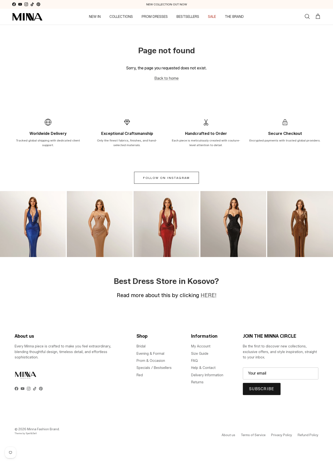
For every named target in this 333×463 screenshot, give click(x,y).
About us (228, 435)
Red (140, 375)
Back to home (166, 78)
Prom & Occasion (151, 361)
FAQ (194, 361)
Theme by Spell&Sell (26, 433)
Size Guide (199, 354)
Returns (197, 382)
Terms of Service (253, 435)
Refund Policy (308, 435)
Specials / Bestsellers (154, 368)
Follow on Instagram (166, 178)
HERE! (208, 295)
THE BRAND (234, 17)
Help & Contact (203, 368)
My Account (200, 346)
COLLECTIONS (121, 17)
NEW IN (95, 17)
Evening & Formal (150, 354)
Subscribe (261, 389)
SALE (212, 17)
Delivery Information (207, 375)
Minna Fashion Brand (43, 429)
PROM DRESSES (155, 17)
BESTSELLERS (187, 17)
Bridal (141, 346)
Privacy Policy (281, 435)
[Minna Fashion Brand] (27, 17)
